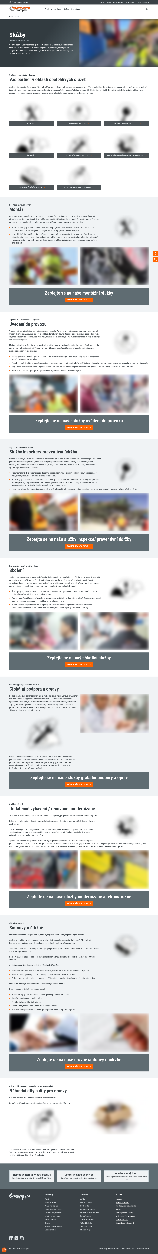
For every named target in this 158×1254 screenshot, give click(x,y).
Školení (118, 1209)
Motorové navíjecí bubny (53, 1213)
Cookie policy (102, 1249)
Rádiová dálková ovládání (53, 1226)
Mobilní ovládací (50, 1230)
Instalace (119, 1199)
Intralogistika (84, 1206)
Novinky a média (118, 2)
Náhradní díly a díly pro (77, 187)
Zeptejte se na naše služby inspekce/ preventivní (79, 539)
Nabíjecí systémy (51, 1220)
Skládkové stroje (86, 1226)
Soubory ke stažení (143, 2)
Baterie (47, 1223)
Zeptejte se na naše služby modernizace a (79, 896)
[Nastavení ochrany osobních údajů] (4, 1249)
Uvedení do (77, 124)
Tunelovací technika (87, 1220)
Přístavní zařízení (86, 1202)
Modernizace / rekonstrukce (125, 1216)
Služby (66, 9)
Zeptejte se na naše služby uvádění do (79, 420)
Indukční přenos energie (53, 1216)
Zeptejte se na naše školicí (79, 658)
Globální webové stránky (116, 1249)
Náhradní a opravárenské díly (125, 1223)
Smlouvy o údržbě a (30, 187)
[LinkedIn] (11, 1238)
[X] (16, 1238)
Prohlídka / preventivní (124, 124)
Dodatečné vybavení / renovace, (125, 156)
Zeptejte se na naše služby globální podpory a (79, 777)
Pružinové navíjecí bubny (53, 1209)
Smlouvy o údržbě (122, 1220)
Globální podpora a (77, 156)
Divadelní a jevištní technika (89, 1213)
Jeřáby (82, 1199)
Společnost (75, 9)
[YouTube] (22, 1238)
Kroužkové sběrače (51, 1206)
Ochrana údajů (130, 1249)
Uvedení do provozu (122, 1202)
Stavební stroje (85, 1230)
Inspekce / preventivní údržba (126, 1206)
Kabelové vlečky (50, 1202)
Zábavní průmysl (85, 1216)
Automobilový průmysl (87, 1209)
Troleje (47, 1199)
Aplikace (57, 9)
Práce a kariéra (130, 2)
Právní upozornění (143, 1249)
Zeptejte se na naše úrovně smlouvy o (79, 1059)
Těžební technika (86, 1223)
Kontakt (102, 2)
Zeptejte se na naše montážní (79, 293)
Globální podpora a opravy (124, 1213)
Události (108, 2)
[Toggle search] (147, 9)
